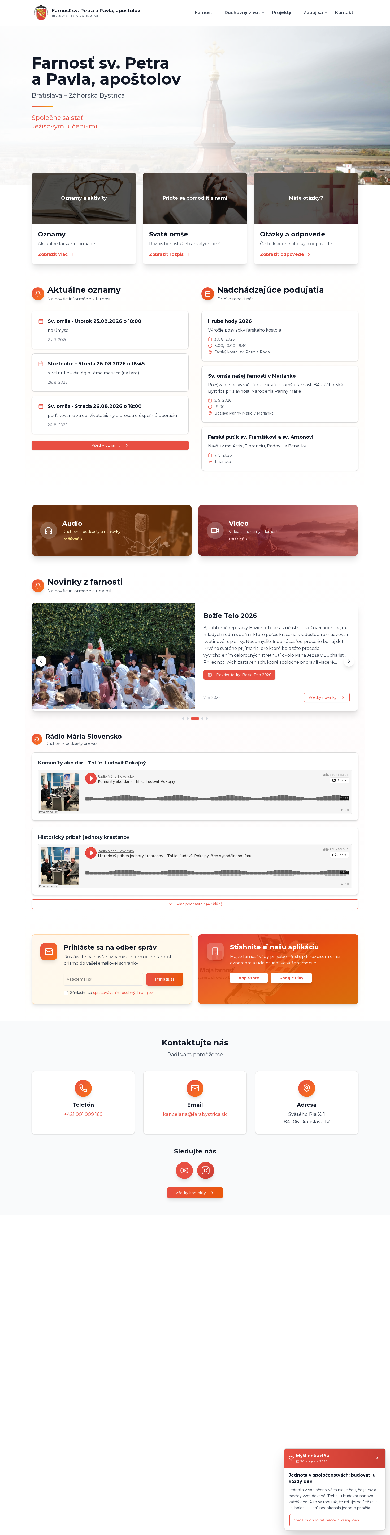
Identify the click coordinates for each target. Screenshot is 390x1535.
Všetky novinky (323, 697)
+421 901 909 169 (83, 1114)
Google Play (291, 978)
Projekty (281, 12)
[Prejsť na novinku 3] (195, 718)
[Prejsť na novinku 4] (202, 718)
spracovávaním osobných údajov (123, 992)
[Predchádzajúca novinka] (41, 661)
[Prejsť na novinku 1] (183, 718)
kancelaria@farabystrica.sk (195, 1114)
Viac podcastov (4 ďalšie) (199, 904)
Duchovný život (242, 12)
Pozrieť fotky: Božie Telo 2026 (243, 674)
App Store (249, 978)
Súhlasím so (111, 992)
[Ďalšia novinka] (349, 661)
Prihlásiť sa (165, 979)
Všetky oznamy (106, 445)
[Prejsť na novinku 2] (188, 718)
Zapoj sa (313, 12)
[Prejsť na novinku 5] (207, 718)
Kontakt (344, 12)
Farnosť (203, 12)
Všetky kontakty (191, 1192)
